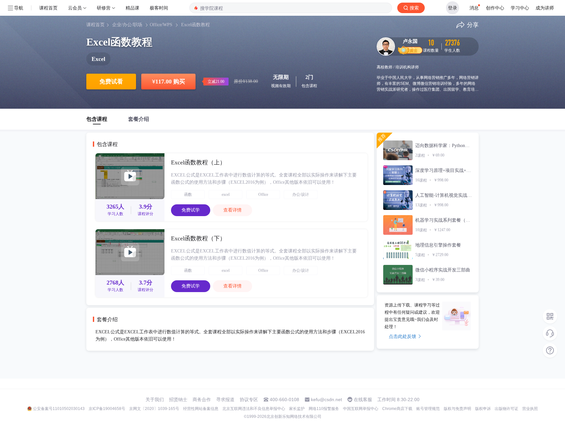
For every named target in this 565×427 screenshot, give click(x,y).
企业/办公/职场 (127, 24)
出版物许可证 (506, 408)
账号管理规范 (428, 408)
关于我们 (155, 399)
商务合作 (202, 399)
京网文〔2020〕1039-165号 (154, 408)
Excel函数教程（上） (198, 162)
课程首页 (48, 7)
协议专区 (249, 399)
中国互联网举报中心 (360, 408)
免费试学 (190, 210)
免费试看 (111, 81)
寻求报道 (225, 399)
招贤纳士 (178, 399)
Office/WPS (161, 24)
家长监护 (297, 408)
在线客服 (363, 399)
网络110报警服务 (324, 408)
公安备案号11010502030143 (59, 408)
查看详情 (232, 210)
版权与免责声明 (457, 408)
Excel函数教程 (195, 24)
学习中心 (520, 7)
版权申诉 (483, 408)
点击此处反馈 (402, 336)
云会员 (75, 7)
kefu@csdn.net (326, 399)
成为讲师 (545, 7)
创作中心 (495, 7)
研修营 (104, 7)
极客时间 (159, 7)
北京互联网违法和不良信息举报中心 (253, 408)
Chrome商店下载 (397, 408)
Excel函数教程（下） (198, 238)
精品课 (132, 7)
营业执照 (530, 408)
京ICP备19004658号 (107, 408)
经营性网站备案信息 (200, 408)
